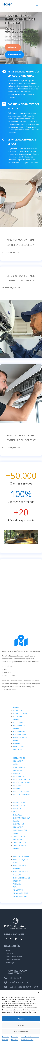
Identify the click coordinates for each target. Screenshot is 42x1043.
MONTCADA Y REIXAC (21, 782)
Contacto (9, 953)
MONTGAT (17, 785)
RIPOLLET (17, 809)
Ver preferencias (21, 1031)
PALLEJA (16, 788)
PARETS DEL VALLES (21, 791)
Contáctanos (14, 54)
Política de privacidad (14, 957)
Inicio (8, 950)
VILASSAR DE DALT (20, 893)
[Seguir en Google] (21, 939)
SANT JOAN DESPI (20, 842)
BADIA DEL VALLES (20, 713)
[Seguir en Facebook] (6, 939)
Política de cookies (13, 960)
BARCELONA (18, 722)
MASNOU (17, 773)
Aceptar (21, 1019)
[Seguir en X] (11, 939)
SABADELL (17, 815)
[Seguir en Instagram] (16, 939)
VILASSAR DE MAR (20, 896)
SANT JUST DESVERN (21, 856)
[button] (38, 993)
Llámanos (13, 47)
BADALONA (17, 710)
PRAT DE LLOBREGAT (21, 794)
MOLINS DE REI (19, 776)
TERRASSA (17, 884)
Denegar (21, 1025)
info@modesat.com (19, 982)
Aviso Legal (10, 963)
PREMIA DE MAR (19, 806)
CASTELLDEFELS (19, 734)
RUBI (15, 812)
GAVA (15, 764)
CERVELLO (17, 744)
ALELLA (16, 707)
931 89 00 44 (16, 977)
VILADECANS (18, 890)
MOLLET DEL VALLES (21, 779)
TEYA (15, 887)
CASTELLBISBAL (19, 731)
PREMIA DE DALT (20, 803)
